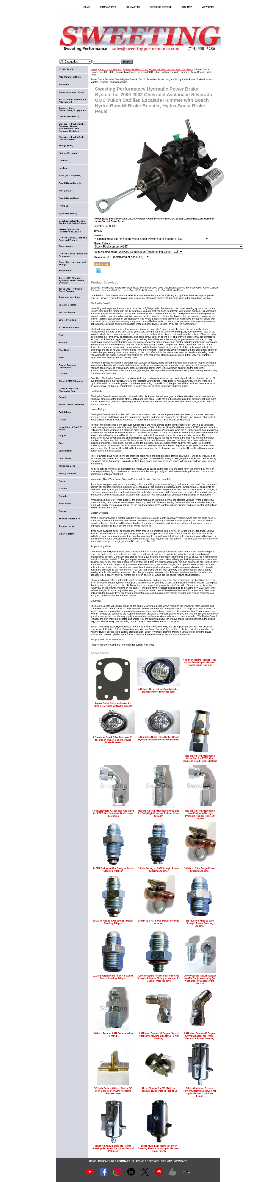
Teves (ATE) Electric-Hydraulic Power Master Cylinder (71, 280)
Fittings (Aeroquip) (68, 153)
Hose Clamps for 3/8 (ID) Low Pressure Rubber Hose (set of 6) (159, 1089)
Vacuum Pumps (67, 312)
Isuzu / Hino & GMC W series (70, 428)
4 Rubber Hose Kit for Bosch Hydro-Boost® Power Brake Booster (158, 690)
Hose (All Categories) (70, 175)
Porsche (63, 496)
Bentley (63, 342)
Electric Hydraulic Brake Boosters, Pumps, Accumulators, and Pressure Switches (72, 127)
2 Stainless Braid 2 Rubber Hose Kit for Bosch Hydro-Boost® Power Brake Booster (113, 740)
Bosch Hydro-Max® (69, 198)
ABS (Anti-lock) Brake (70, 77)
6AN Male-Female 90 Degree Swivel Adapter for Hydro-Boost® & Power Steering (159, 1036)
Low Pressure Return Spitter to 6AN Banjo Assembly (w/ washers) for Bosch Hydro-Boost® (200, 979)
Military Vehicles (67, 473)
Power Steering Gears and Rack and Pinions (73, 239)
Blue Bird (64, 350)
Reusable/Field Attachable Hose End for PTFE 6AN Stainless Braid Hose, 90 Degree (113, 813)
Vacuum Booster (67, 305)
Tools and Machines (69, 297)
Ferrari (62, 397)
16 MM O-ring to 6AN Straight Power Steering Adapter (158, 869)
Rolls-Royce (65, 503)
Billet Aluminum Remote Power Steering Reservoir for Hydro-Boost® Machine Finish (199, 1092)
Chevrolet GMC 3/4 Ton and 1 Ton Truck (171, 69)
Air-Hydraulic (66, 191)
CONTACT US (133, 7)
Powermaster (66, 246)
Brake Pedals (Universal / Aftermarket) (72, 100)
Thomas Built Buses (69, 518)
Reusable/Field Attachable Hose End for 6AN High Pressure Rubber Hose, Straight (158, 813)
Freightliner (65, 412)
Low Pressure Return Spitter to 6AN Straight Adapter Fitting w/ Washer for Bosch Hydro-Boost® (158, 978)
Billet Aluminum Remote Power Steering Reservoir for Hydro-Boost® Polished (113, 1148)
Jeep (61, 443)
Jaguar (62, 435)
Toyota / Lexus (66, 526)
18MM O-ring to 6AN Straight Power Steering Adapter (113, 922)
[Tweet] (98, 272)
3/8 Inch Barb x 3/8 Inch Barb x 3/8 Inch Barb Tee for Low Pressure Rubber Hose (113, 1091)
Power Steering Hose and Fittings (72, 263)
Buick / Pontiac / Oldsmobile (67, 366)
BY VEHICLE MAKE (69, 327)
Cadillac (63, 373)
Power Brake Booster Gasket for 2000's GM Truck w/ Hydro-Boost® (113, 704)
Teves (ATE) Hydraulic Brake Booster (70, 290)
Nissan (62, 481)
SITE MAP (187, 7)
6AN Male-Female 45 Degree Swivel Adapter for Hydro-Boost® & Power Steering (200, 1036)
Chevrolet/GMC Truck (136, 69)
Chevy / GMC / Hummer (71, 381)
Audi (61, 335)
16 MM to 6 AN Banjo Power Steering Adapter (199, 869)
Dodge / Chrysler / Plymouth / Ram (68, 389)
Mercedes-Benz (67, 466)
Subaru (62, 511)
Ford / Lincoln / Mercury (71, 404)
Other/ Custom (66, 534)
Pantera (63, 488)
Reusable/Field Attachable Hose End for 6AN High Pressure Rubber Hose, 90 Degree (200, 814)
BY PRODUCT (66, 69)
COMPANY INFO (108, 7)
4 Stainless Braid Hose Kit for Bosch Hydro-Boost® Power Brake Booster (158, 738)
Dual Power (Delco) (69, 116)
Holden (62, 420)
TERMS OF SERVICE (161, 7)
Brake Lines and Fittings (72, 92)
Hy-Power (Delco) (68, 213)
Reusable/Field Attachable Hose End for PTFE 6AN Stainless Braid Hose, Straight (200, 758)
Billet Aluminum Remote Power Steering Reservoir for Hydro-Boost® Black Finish (159, 1148)
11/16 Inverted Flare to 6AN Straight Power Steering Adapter (113, 977)
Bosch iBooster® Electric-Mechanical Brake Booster (73, 222)
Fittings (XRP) (66, 145)
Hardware (64, 168)
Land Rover (65, 458)
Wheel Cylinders (67, 320)
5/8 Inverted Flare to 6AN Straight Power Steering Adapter (200, 923)
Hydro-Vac (64, 206)
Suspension (65, 270)
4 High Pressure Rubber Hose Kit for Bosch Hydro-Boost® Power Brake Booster (199, 662)
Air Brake (64, 84)
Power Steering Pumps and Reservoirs (73, 254)
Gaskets (63, 160)
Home (94, 69)
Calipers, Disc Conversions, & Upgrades (72, 109)
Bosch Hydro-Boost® (110, 69)
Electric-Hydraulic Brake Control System (72, 138)
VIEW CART (208, 7)
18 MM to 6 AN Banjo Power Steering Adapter (158, 922)
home (86, 7)
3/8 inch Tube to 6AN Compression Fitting (113, 1034)
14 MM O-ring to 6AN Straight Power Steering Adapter (113, 869)
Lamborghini (65, 451)
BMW (61, 357)
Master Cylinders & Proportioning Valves (70, 230)
